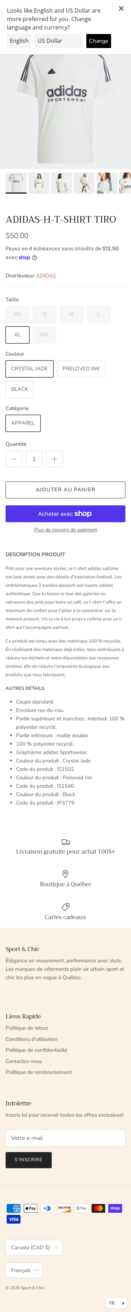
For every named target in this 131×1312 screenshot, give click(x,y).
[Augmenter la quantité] (54, 459)
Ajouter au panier (65, 489)
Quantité (16, 444)
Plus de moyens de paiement (65, 530)
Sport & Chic (32, 1288)
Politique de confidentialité (36, 1050)
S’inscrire (29, 1160)
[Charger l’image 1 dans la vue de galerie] (65, 103)
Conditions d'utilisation (32, 1039)
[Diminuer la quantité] (14, 459)
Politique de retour (27, 1027)
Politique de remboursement (39, 1072)
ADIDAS (46, 275)
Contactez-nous (24, 1061)
